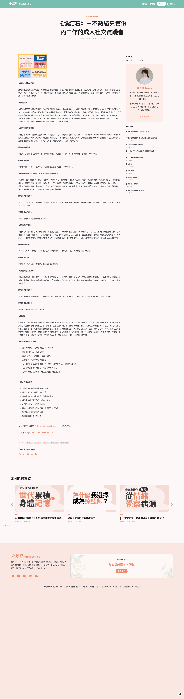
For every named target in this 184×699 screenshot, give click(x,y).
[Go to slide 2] (5, 525)
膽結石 (46, 443)
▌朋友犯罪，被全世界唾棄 (135, 190)
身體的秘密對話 (92, 16)
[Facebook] (13, 576)
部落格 (152, 4)
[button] (19, 454)
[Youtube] (18, 576)
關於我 (144, 4)
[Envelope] (36, 576)
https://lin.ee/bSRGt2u (47, 426)
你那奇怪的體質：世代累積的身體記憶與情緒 (141, 138)
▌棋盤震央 (130, 164)
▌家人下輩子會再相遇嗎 (134, 157)
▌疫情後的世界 (131, 177)
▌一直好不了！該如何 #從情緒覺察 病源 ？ (141, 151)
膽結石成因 (64, 443)
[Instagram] (24, 576)
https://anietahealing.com (42, 433)
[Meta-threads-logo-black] (30, 576)
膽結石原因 (54, 443)
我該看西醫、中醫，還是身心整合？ (138, 131)
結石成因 (38, 443)
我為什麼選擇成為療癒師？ (135, 144)
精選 (16, 515)
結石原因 (29, 443)
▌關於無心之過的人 (133, 184)
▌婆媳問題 (130, 170)
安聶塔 (13, 3)
